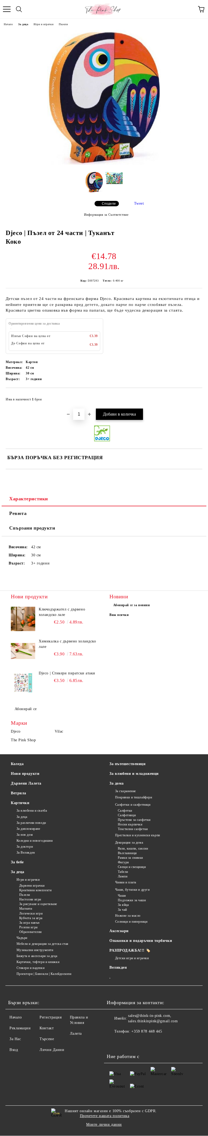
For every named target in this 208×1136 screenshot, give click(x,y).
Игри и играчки (43, 24)
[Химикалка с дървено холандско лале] (23, 651)
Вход (13, 1050)
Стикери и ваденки (30, 968)
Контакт (47, 1028)
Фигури (123, 862)
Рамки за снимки (130, 858)
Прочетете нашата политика (104, 1116)
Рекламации (20, 1028)
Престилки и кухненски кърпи (137, 835)
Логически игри (31, 913)
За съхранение (125, 791)
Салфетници (127, 815)
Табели (123, 872)
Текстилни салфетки (133, 829)
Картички (20, 803)
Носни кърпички (130, 824)
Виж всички (119, 615)
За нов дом (25, 835)
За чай (122, 910)
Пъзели (63, 24)
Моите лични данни (104, 1124)
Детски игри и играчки (132, 958)
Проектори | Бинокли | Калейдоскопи (44, 974)
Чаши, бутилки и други (132, 890)
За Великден (26, 852)
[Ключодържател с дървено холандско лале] (23, 619)
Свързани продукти (32, 528)
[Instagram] (125, 1042)
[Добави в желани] (195, 397)
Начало (8, 24)
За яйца (123, 905)
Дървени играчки (32, 885)
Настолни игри (30, 899)
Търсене (47, 1039)
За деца (23, 24)
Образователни (30, 932)
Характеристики (28, 498)
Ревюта (18, 513)
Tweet (139, 203)
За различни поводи (31, 823)
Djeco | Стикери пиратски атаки (67, 673)
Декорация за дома (129, 842)
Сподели (109, 203)
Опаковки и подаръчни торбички (140, 941)
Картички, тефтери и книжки (38, 962)
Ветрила (18, 793)
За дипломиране (28, 829)
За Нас (15, 1039)
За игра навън (29, 923)
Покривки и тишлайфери (133, 797)
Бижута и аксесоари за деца (37, 956)
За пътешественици (127, 764)
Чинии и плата (125, 882)
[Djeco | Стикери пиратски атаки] (23, 683)
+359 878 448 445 (146, 1031)
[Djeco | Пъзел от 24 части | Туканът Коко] (104, 163)
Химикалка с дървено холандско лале (67, 644)
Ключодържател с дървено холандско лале (62, 612)
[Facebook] (113, 1042)
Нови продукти (25, 774)
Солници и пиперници (131, 921)
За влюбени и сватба (32, 810)
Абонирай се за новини (131, 605)
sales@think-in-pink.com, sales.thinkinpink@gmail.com (153, 1018)
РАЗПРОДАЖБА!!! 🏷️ (130, 950)
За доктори (25, 846)
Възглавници (127, 853)
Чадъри (22, 938)
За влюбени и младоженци (134, 774)
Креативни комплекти (35, 890)
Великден (118, 967)
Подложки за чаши (132, 900)
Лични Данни (52, 1050)
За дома (116, 783)
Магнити (25, 908)
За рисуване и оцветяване (38, 904)
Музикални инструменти (35, 950)
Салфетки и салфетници (132, 805)
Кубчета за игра (31, 918)
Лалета (76, 1033)
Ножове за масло (128, 916)
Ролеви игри (28, 927)
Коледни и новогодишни (35, 841)
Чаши (122, 895)
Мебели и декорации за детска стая (43, 944)
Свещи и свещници (132, 867)
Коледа (17, 764)
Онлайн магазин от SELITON (104, 1133)
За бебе (17, 862)
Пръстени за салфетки (134, 820)
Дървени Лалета (26, 783)
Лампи (122, 876)
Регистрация (50, 1017)
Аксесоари (119, 931)
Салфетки (125, 810)
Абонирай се (26, 709)
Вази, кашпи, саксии (133, 848)
